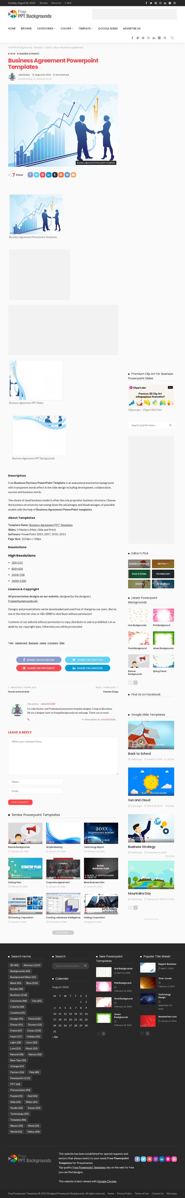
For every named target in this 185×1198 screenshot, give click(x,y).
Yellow (33, 1131)
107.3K (170, 759)
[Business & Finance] (139, 564)
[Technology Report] (101, 833)
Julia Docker (24, 74)
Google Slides (108, 28)
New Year (18, 1060)
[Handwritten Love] (148, 1021)
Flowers (35, 1024)
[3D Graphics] (163, 584)
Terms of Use (142, 1193)
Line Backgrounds (137, 625)
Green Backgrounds (163, 648)
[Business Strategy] (151, 828)
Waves (16, 1125)
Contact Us (158, 1193)
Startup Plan (14, 882)
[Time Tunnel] (148, 983)
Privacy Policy (124, 1193)
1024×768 (18, 574)
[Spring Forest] (163, 660)
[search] (172, 38)
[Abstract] (163, 564)
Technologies (95, 842)
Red (32, 1095)
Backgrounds (20, 971)
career (43, 643)
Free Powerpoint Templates (89, 1167)
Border (16, 988)
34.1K (171, 899)
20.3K (171, 806)
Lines (31, 1042)
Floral (34, 1018)
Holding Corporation (94, 917)
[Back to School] (151, 735)
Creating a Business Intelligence (63, 917)
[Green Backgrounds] (163, 638)
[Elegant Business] (148, 968)
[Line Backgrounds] (138, 615)
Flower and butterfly (18, 691)
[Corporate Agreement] (63, 868)
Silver (14, 912)
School (136, 746)
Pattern (17, 1072)
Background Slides (23, 977)
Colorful (17, 1006)
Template (84, 28)
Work (33, 1125)
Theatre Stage (110, 691)
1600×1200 (19, 580)
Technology (19, 1113)
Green (155, 886)
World (16, 1131)
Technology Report (94, 847)
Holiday (33, 1036)
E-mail (68, 3)
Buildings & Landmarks (100, 910)
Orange (17, 1066)
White (90, 912)
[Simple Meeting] (63, 833)
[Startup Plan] (25, 868)
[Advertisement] (134, 14)
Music (31, 1048)
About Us (56, 3)
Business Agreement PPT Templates (51, 525)
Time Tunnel (165, 978)
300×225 (17, 562)
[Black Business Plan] (101, 868)
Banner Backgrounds (19, 847)
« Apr (55, 1036)
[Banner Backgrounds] (25, 833)
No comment (62, 74)
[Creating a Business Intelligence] (63, 903)
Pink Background (161, 625)
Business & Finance (29, 54)
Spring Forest (160, 671)
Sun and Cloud (139, 800)
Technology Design (164, 996)
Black (52, 877)
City (37, 1000)
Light (15, 1042)
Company (53, 643)
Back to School (139, 753)
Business (33, 643)
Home (12, 28)
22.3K (171, 856)
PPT (15, 1084)
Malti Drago (136, 759)
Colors (66, 28)
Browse (44, 3)
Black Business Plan (94, 882)
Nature (35, 1054)
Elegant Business (167, 964)
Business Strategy (141, 846)
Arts (134, 793)
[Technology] (163, 574)
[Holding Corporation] (101, 903)
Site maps (172, 1193)
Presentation (20, 1089)
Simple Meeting (54, 847)
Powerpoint (20, 1078)
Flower (16, 1024)
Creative (17, 1012)
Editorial (31, 840)
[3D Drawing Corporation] (25, 903)
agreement (21, 643)
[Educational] (139, 574)
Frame (16, 1030)
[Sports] (139, 584)
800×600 (17, 568)
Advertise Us (131, 28)
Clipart (132, 409)
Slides (31, 1101)
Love (15, 1048)
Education (138, 745)
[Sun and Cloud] (151, 781)
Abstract (16, 840)
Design (16, 1018)
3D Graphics (93, 840)
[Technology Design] (148, 999)
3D (14, 965)
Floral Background (137, 648)
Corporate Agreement (58, 882)
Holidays (168, 886)
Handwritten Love (167, 1016)
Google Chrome (106, 1181)
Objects (35, 842)
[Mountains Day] (151, 875)
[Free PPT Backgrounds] (29, 1158)
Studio (16, 1107)
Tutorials (55, 912)
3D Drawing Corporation (20, 917)
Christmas (18, 1000)
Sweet (34, 1107)
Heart (16, 1036)
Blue (12, 54)
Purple (16, 1095)
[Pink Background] (163, 615)
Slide (61, 643)
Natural (16, 1054)
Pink (34, 1072)
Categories (45, 28)
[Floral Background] (138, 638)
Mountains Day (139, 893)
